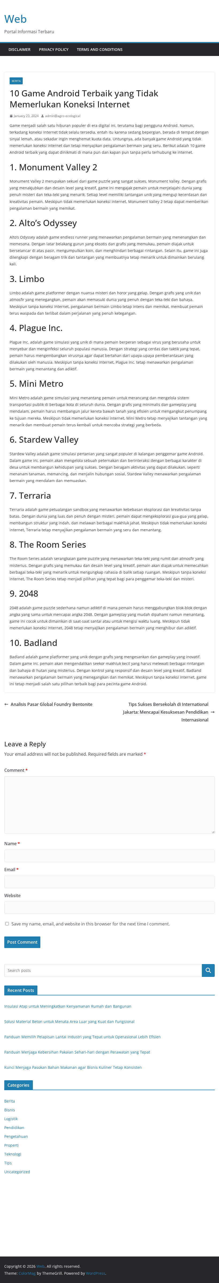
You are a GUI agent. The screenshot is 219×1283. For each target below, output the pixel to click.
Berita (16, 81)
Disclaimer (19, 49)
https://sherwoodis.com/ (170, 683)
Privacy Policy (53, 49)
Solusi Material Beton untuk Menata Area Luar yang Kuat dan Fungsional (69, 1021)
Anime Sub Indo (18, 1188)
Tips (8, 1162)
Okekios (11, 1228)
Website (12, 895)
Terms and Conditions (100, 49)
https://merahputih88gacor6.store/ (35, 1194)
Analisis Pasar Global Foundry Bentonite (51, 704)
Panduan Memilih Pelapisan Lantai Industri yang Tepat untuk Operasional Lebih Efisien (82, 1036)
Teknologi (12, 1154)
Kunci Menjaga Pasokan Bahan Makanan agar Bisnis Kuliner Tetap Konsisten (73, 1067)
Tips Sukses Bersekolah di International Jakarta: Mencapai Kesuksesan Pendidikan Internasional (165, 712)
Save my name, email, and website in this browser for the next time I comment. (90, 924)
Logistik (11, 1118)
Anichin (11, 1215)
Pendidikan (14, 1127)
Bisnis (9, 1109)
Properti (11, 1145)
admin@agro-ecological (62, 116)
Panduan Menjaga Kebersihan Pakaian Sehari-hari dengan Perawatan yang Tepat (77, 1052)
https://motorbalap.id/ (24, 1221)
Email (11, 869)
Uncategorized (17, 1171)
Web (15, 18)
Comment (16, 770)
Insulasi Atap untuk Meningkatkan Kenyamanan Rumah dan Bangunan (67, 1006)
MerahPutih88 (17, 1201)
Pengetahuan (16, 1136)
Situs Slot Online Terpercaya (29, 1208)
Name (12, 843)
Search (208, 970)
